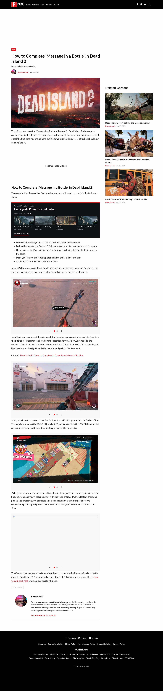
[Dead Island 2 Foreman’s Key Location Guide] (129, 183)
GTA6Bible (129, 658)
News (28, 4)
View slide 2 (57, 331)
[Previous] (49, 331)
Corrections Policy (55, 644)
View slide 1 (54, 331)
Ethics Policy (70, 644)
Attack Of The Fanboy (79, 654)
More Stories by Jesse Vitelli (43, 615)
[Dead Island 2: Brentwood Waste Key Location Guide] (129, 143)
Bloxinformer (117, 658)
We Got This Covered (109, 654)
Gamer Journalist (36, 658)
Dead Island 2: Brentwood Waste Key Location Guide (127, 161)
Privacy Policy (119, 644)
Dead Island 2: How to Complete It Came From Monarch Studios (51, 355)
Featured (35, 4)
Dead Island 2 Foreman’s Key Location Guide (126, 199)
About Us (57, 3)
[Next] (61, 331)
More (58, 5)
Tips (42, 4)
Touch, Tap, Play (92, 658)
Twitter (83, 638)
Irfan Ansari (110, 126)
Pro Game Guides (41, 654)
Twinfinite (54, 654)
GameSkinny (50, 658)
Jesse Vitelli (23, 72)
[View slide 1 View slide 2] (55, 305)
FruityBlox (105, 658)
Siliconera (94, 654)
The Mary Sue (78, 658)
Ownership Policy (104, 644)
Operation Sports (64, 658)
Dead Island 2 (17, 587)
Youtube (94, 638)
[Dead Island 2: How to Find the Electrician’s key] (129, 106)
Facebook (71, 638)
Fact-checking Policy (86, 644)
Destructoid (124, 654)
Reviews (49, 4)
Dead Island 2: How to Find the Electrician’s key (127, 123)
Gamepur (64, 654)
